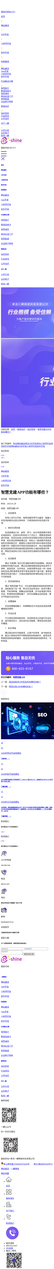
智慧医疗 (5, 88)
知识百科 (5, 113)
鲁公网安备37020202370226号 (17, 1164)
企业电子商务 (7, 101)
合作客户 (5, 133)
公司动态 (5, 119)
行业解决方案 (7, 81)
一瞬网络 (15, 1169)
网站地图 (5, 1173)
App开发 (5, 71)
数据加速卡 (6, 91)
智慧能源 (5, 99)
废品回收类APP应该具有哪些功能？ (25, 682)
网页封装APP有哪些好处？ (21, 687)
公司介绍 (5, 130)
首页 (3, 16)
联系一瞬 (5, 136)
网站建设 (5, 25)
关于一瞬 (5, 123)
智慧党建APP (19, 677)
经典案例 (5, 61)
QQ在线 (9, 1248)
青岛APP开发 (31, 443)
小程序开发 (6, 43)
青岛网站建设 (19, 443)
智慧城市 (5, 93)
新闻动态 (5, 106)
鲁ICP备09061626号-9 (43, 1164)
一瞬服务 (4, 976)
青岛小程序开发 (44, 443)
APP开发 (5, 34)
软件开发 (5, 52)
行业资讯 (5, 116)
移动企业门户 (7, 96)
